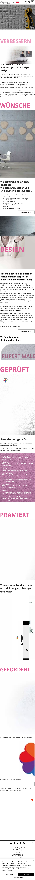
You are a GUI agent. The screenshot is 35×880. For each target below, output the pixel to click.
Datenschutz (15, 552)
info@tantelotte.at (18, 546)
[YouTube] (11, 535)
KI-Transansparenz (26, 552)
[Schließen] (33, 862)
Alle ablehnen (9, 874)
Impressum (7, 552)
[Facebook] (14, 535)
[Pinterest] (20, 535)
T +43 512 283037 (17, 549)
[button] (26, 283)
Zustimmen (26, 874)
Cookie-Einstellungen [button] (17, 877)
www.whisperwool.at (17, 547)
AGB (11, 552)
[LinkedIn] (17, 535)
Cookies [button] (20, 552)
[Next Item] (32, 178)
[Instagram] (23, 535)
